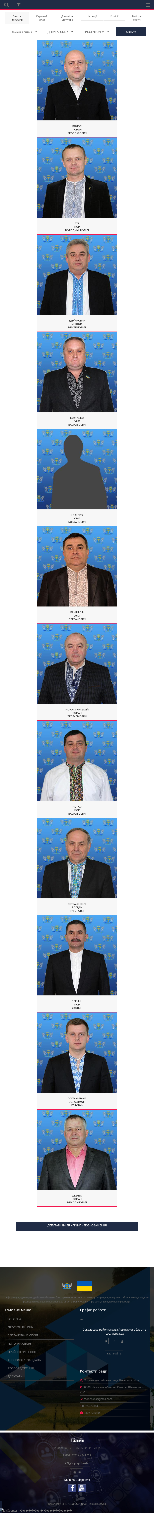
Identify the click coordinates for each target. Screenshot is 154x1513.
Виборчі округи (137, 18)
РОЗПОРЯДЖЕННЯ (21, 1368)
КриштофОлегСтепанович (77, 616)
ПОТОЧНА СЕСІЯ (19, 1343)
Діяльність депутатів (67, 18)
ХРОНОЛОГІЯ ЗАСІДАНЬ (24, 1360)
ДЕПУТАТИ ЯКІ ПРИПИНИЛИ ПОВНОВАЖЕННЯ (77, 1225)
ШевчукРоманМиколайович (77, 1199)
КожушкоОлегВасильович (77, 421)
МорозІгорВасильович (77, 810)
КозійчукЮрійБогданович (77, 518)
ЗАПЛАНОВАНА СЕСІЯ (23, 1335)
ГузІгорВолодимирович (77, 227)
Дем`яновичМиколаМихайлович (77, 324)
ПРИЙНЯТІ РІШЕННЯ (22, 1352)
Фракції (92, 16)
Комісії (114, 16)
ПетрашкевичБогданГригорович (77, 907)
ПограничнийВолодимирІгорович (77, 1102)
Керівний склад (41, 18)
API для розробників (76, 1463)
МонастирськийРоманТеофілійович (77, 713)
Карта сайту (114, 1353)
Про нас (76, 1471)
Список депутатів (17, 18)
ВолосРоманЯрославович (77, 129)
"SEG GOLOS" (76, 1503)
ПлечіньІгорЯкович (77, 1004)
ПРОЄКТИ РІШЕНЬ (20, 1327)
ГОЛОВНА (14, 1319)
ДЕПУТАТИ (15, 1376)
